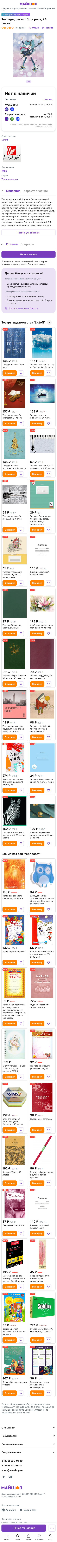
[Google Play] (28, 1510)
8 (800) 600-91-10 (12, 1460)
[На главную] (28, 6)
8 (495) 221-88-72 (11, 1465)
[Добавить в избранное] (21, 373)
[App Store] (8, 1510)
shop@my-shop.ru (12, 1470)
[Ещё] (52, 1528)
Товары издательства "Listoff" (23, 322)
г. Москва (47, 99)
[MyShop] (11, 1489)
